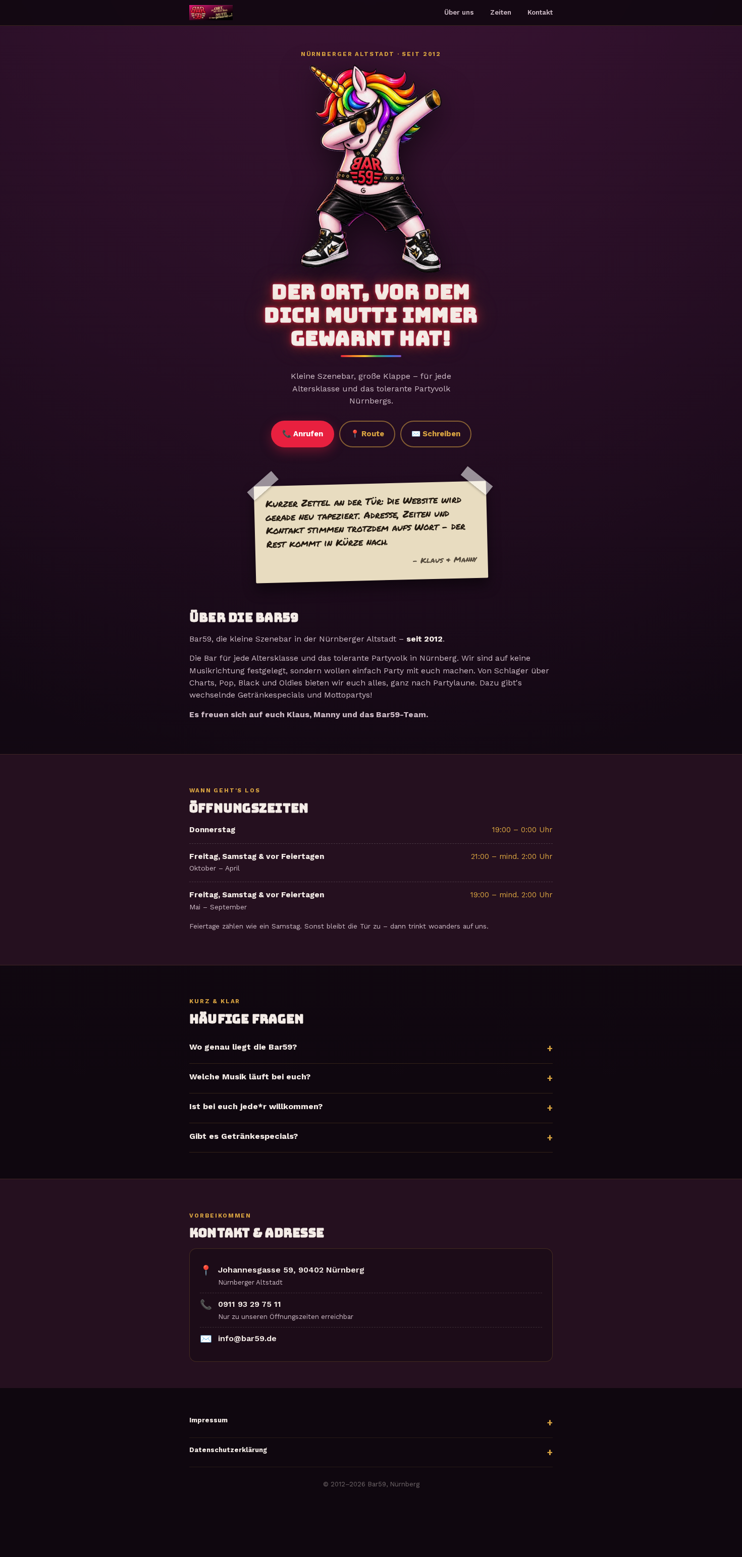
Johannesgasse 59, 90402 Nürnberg (291, 1270)
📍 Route (367, 433)
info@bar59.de (247, 1338)
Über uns (459, 12)
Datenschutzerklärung (228, 1450)
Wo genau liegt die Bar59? (243, 1047)
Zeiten (500, 12)
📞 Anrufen (302, 433)
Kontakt (540, 12)
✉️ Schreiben (435, 433)
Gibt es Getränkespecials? (243, 1136)
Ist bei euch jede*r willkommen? (256, 1106)
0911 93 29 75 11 (249, 1304)
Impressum (208, 1420)
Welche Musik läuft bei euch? (249, 1076)
